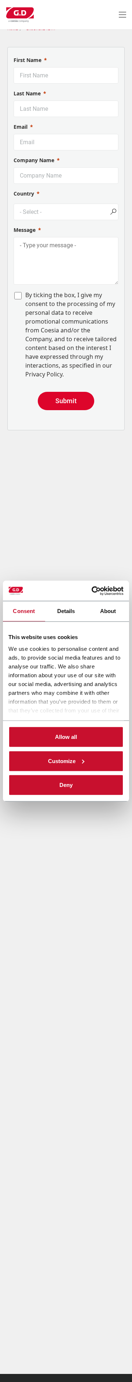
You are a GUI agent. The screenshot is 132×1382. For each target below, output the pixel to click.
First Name (27, 59)
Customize (62, 761)
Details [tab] (66, 611)
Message (25, 229)
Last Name (27, 93)
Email (20, 126)
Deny (66, 785)
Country (24, 193)
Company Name (34, 160)
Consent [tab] (24, 611)
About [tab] (108, 611)
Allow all (66, 737)
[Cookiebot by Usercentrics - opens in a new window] (93, 590)
